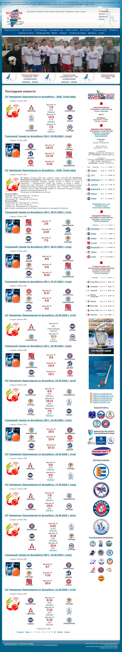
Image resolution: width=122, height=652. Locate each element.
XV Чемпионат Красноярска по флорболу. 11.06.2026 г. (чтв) (40, 589)
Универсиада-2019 (42, 33)
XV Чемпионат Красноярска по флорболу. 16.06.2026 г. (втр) (40, 515)
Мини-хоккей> (85, 30)
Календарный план (56, 30)
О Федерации (104, 11)
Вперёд (60, 632)
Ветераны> (114, 30)
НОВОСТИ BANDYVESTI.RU (103, 396)
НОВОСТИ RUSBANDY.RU (102, 394)
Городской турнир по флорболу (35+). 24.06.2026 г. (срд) (38, 346)
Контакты (102, 14)
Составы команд (30, 79)
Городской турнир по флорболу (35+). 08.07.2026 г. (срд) (38, 247)
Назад (27, 632)
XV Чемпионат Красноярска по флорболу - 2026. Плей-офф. (40, 96)
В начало (20, 632)
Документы (103, 16)
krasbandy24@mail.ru (51, 645)
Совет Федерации (40, 30)
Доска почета (27, 30)
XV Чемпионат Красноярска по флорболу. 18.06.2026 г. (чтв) (40, 454)
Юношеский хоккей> (100, 30)
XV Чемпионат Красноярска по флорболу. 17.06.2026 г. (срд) (40, 484)
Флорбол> (63, 33)
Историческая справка (78, 33)
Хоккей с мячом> (71, 30)
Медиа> (54, 33)
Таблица (35, 82)
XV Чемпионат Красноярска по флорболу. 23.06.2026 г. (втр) (40, 380)
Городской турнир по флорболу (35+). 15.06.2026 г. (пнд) (38, 555)
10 (55, 632)
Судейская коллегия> (26, 33)
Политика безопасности (11, 643)
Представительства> (12, 30)
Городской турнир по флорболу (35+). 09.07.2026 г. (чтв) (38, 212)
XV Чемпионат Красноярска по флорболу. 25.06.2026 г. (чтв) (40, 315)
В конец (67, 632)
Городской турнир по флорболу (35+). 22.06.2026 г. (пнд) (38, 420)
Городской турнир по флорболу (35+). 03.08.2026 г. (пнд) (38, 136)
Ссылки (101, 19)
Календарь (26, 82)
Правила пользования (26, 643)
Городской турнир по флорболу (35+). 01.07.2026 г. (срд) (38, 281)
